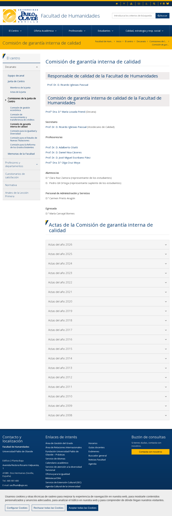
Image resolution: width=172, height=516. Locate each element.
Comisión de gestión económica (20, 109)
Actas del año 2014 (84, 358)
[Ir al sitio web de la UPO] (22, 15)
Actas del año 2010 (84, 396)
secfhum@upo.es (19, 485)
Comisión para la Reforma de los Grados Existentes (22, 146)
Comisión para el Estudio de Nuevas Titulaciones (23, 139)
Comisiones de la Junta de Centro (158, 41)
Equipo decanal (16, 75)
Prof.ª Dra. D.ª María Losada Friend (65, 111)
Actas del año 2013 (84, 368)
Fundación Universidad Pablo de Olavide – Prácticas (62, 453)
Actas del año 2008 (84, 415)
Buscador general (98, 455)
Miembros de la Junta (20, 87)
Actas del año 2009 (84, 406)
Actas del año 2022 (84, 282)
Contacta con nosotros (150, 451)
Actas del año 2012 (84, 377)
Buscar (163, 15)
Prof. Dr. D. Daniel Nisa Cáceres (64, 152)
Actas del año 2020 (84, 301)
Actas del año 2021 (84, 292)
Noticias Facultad (97, 459)
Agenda (92, 463)
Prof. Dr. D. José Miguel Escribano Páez (68, 157)
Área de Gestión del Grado (59, 443)
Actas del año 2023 (84, 273)
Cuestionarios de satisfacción (15, 175)
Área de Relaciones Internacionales (64, 447)
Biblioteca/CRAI (53, 478)
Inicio (118, 41)
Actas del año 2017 (84, 330)
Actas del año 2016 (84, 339)
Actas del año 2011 (84, 387)
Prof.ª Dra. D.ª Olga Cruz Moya (63, 162)
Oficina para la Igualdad (58, 473)
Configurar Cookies (17, 507)
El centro (129, 41)
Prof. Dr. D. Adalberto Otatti (62, 147)
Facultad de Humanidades (70, 15)
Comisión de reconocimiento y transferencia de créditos (22, 117)
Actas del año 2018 (84, 320)
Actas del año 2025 (84, 254)
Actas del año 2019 (84, 311)
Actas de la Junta (18, 92)
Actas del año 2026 (84, 244)
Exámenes (94, 451)
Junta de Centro (16, 81)
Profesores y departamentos (14, 164)
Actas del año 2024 (84, 263)
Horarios (93, 443)
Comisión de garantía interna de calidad (160, 44)
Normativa (11, 185)
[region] (86, 503)
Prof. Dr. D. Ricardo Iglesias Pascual (67, 84)
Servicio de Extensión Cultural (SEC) (63, 482)
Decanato (141, 41)
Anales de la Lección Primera (16, 194)
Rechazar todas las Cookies (48, 507)
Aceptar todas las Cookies (82, 507)
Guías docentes (97, 447)
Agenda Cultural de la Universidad (63, 486)
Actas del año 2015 (84, 349)
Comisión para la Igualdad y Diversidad (23, 132)
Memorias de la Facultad (21, 153)
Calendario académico (57, 462)
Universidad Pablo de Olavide (18, 451)
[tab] (21, 67)
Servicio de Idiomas (55, 458)
